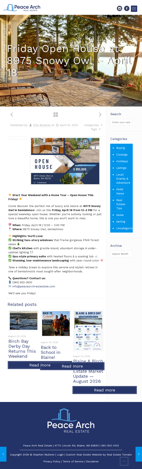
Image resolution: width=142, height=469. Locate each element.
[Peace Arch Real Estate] (21, 7)
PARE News (120, 191)
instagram (119, 8)
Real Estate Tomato (119, 454)
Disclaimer (92, 461)
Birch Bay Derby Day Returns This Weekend (22, 349)
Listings (121, 168)
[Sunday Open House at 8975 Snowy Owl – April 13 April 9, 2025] (3, 454)
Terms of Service (73, 461)
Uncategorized (123, 228)
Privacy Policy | (53, 461)
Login (60, 454)
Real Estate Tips (120, 204)
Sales (120, 215)
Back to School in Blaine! (50, 352)
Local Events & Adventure (123, 178)
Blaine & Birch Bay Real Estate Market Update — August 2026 (88, 371)
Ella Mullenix (42, 125)
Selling (120, 221)
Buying (120, 148)
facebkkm (126, 8)
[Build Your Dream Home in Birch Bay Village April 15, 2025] (139, 454)
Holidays (122, 161)
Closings (122, 154)
